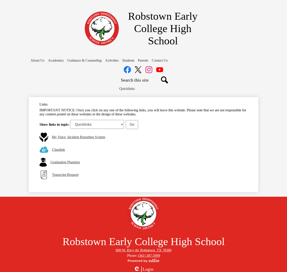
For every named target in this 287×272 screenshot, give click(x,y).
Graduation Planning (65, 162)
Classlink (58, 149)
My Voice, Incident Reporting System (78, 137)
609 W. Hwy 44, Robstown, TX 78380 (144, 250)
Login (143, 269)
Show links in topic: (54, 124)
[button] (37, 60)
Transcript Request (65, 175)
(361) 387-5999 (149, 255)
